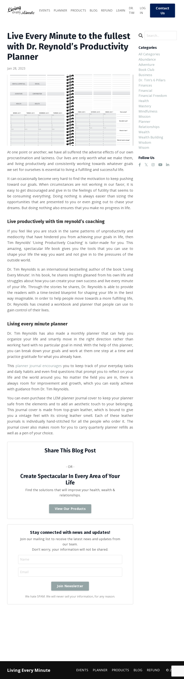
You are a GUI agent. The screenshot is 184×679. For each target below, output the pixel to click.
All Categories (149, 54)
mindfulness (148, 111)
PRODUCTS (78, 10)
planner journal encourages (38, 365)
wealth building (151, 137)
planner (144, 121)
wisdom (145, 142)
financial (145, 90)
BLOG (93, 10)
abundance (147, 59)
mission (144, 116)
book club (146, 69)
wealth (144, 132)
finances (145, 85)
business (145, 75)
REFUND (106, 10)
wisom (144, 147)
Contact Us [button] (162, 10)
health (144, 101)
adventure (147, 64)
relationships (149, 127)
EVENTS (44, 10)
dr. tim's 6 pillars (152, 80)
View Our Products (70, 508)
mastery (145, 106)
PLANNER (60, 10)
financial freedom (153, 95)
